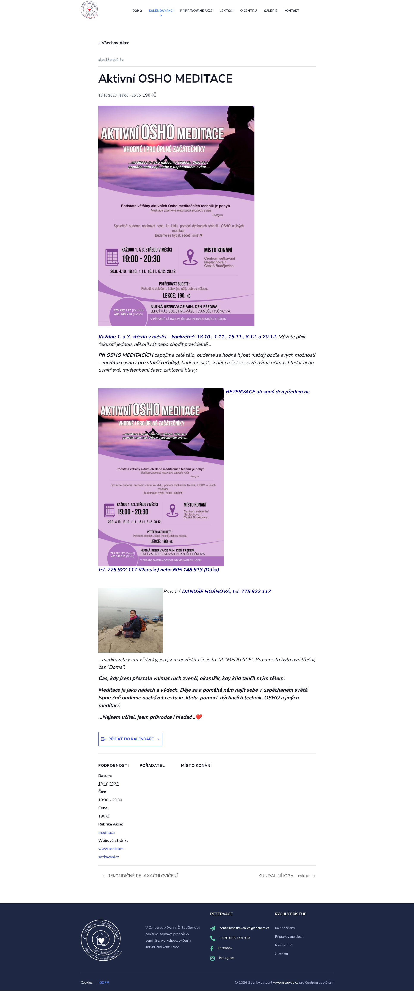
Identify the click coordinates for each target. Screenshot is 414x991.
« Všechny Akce (113, 43)
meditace (106, 832)
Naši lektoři (284, 945)
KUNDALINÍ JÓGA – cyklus (285, 876)
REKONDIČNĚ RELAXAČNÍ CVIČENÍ (142, 876)
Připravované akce (289, 936)
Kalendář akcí (285, 928)
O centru (281, 954)
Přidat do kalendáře (131, 739)
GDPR (104, 982)
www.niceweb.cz (286, 982)
